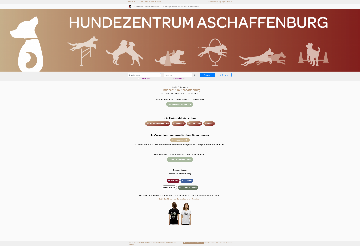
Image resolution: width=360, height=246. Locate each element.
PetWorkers (131, 244)
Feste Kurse (209, 123)
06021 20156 (138, 2)
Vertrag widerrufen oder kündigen (193, 242)
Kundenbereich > (214, 2)
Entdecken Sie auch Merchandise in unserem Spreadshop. (180, 199)
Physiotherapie (183, 7)
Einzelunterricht (178, 123)
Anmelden (207, 75)
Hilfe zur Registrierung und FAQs (180, 104)
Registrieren (224, 75)
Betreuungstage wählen (180, 140)
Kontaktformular (150, 2)
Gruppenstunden (194, 123)
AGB (216, 242)
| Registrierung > (226, 2)
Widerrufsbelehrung (209, 242)
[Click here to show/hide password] (194, 75)
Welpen (147, 7)
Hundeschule (155, 7)
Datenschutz (222, 242)
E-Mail (159, 2)
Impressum (229, 242)
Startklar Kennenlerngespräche (158, 123)
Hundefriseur (194, 7)
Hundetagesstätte (169, 7)
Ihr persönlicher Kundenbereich (180, 159)
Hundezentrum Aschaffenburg (180, 174)
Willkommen (138, 7)
